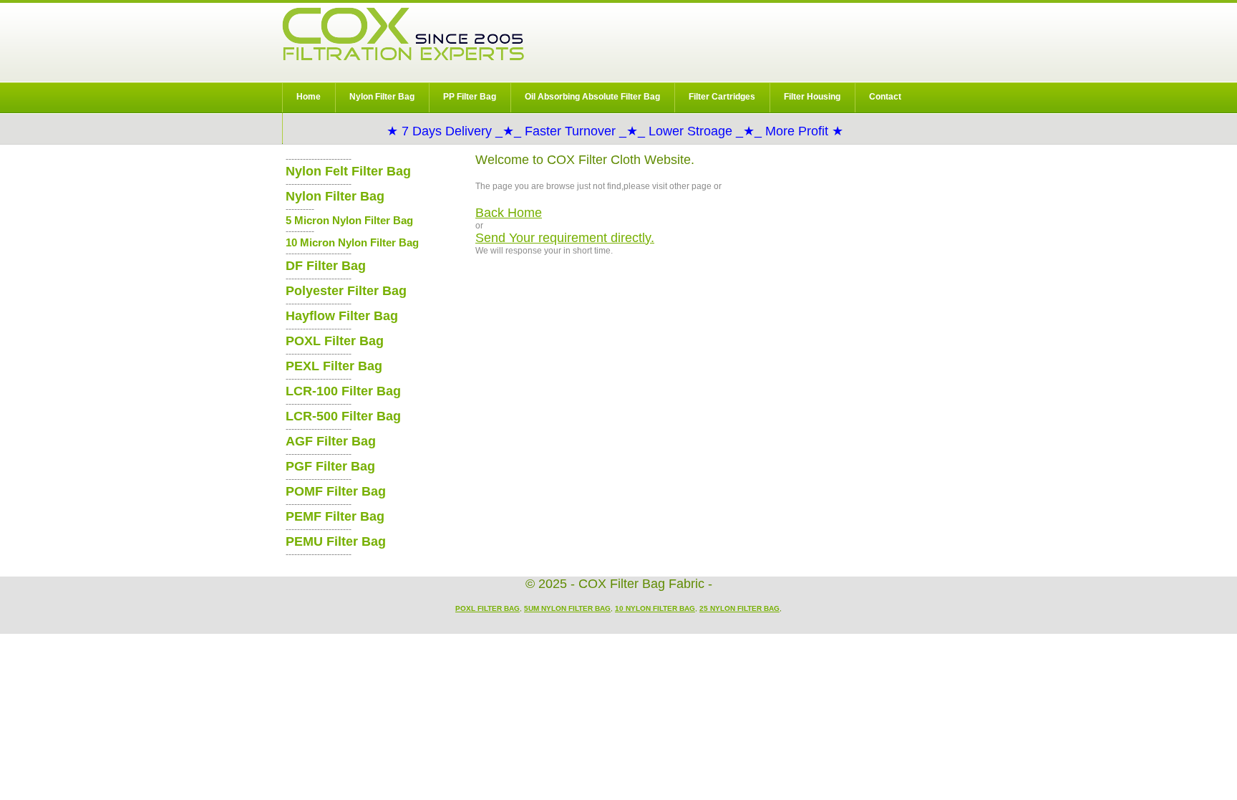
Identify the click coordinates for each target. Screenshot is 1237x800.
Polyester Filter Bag (346, 291)
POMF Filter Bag (336, 491)
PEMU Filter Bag (336, 541)
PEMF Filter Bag (335, 516)
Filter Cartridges (722, 97)
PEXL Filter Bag (334, 366)
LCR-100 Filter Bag (343, 391)
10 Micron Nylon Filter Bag (352, 242)
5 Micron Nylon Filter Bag (349, 220)
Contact (885, 97)
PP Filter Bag (469, 97)
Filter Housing (812, 97)
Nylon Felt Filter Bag (348, 171)
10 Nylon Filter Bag (655, 608)
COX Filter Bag (403, 34)
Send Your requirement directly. (564, 238)
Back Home (508, 213)
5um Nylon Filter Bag (567, 608)
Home (308, 97)
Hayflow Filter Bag (342, 316)
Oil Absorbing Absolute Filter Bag (592, 97)
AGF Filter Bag (331, 441)
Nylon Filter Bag (381, 97)
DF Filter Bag (326, 266)
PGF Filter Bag (330, 466)
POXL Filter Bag (335, 341)
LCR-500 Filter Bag (343, 416)
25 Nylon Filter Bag (739, 608)
